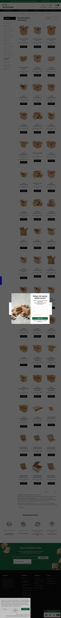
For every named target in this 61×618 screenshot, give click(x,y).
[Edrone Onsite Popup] (30, 309)
